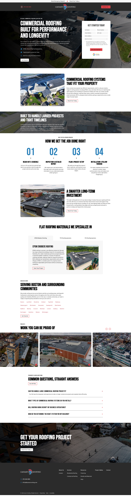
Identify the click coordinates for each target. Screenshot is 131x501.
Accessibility (52, 493)
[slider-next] (109, 329)
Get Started (25, 60)
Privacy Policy (42, 493)
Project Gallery (99, 470)
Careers (61, 473)
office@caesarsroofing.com (30, 482)
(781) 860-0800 (27, 7)
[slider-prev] (106, 329)
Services (69, 470)
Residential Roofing (72, 473)
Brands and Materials (86, 476)
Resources (83, 470)
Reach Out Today (74, 1)
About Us (61, 470)
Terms (47, 493)
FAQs (82, 479)
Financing (83, 473)
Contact (108, 470)
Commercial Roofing (72, 476)
